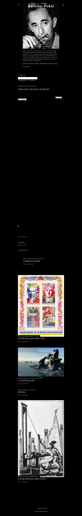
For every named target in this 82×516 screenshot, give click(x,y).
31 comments (25, 395)
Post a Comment (22, 245)
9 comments (25, 481)
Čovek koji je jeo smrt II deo (32, 479)
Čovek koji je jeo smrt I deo (31, 338)
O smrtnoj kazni (31, 261)
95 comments (25, 383)
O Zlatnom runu (26, 380)
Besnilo (22, 392)
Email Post (24, 236)
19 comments (30, 264)
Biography (43, 63)
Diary (50, 63)
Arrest (37, 63)
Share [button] (19, 236)
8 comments (25, 341)
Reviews (25, 63)
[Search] (63, 4)
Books (31, 63)
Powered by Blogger (42, 508)
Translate (32, 80)
